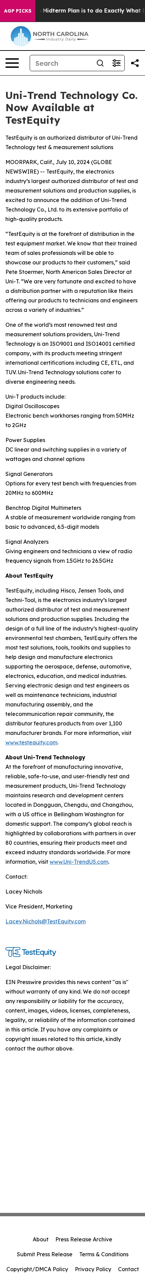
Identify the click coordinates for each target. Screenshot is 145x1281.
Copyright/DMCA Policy (37, 1269)
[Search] (100, 63)
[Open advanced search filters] (116, 63)
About (41, 1239)
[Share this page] (135, 63)
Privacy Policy (93, 1269)
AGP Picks (17, 11)
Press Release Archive (83, 1239)
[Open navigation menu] (12, 63)
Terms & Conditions (103, 1254)
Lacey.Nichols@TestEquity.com (45, 921)
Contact (128, 1269)
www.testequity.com (31, 742)
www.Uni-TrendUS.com (79, 861)
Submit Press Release (44, 1254)
